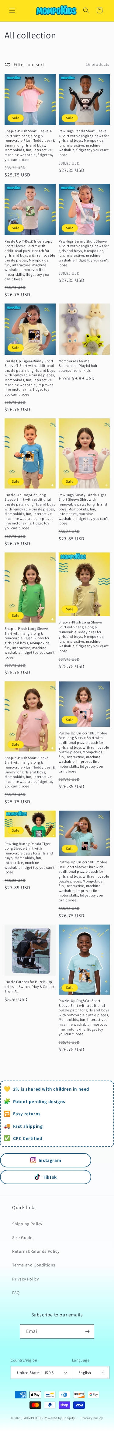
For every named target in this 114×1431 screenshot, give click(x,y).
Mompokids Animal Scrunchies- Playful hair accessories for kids (78, 366)
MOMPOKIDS (33, 1418)
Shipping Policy (27, 1224)
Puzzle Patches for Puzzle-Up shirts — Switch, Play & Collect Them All (30, 986)
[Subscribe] (87, 1331)
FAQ (16, 1292)
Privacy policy (92, 1418)
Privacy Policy (25, 1279)
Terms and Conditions (33, 1265)
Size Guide (22, 1237)
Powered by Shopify (59, 1418)
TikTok (50, 1177)
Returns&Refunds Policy (35, 1251)
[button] (12, 10)
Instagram (50, 1160)
